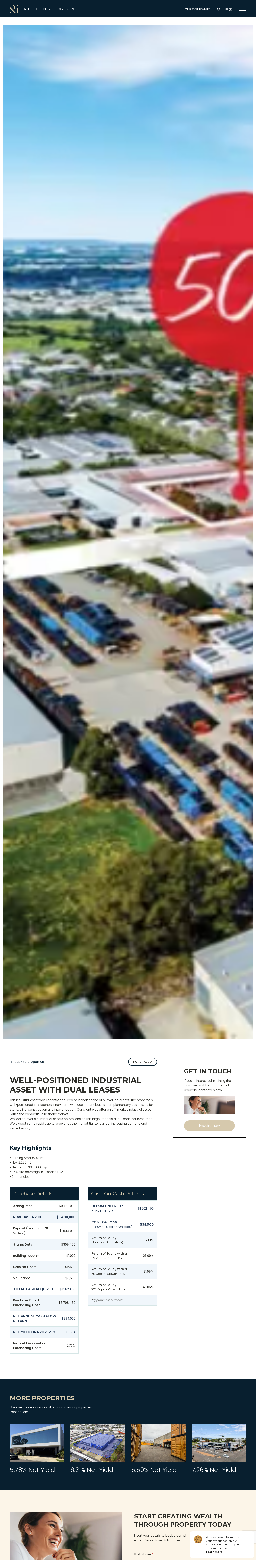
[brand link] (43, 9)
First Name (143, 1554)
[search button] (219, 9)
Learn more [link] (214, 1552)
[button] (248, 1537)
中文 (228, 9)
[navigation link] (243, 9)
